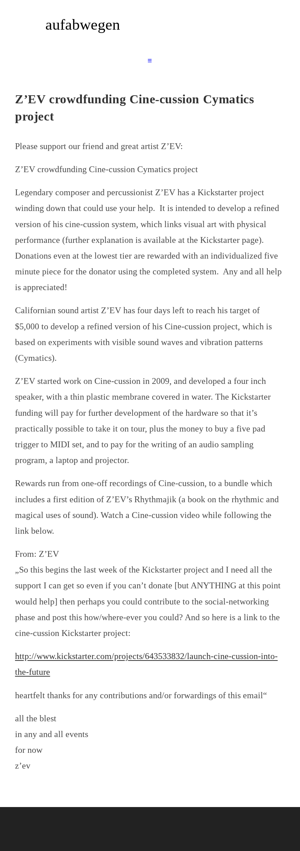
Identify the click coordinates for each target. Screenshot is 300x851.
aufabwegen (82, 24)
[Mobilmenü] (150, 61)
